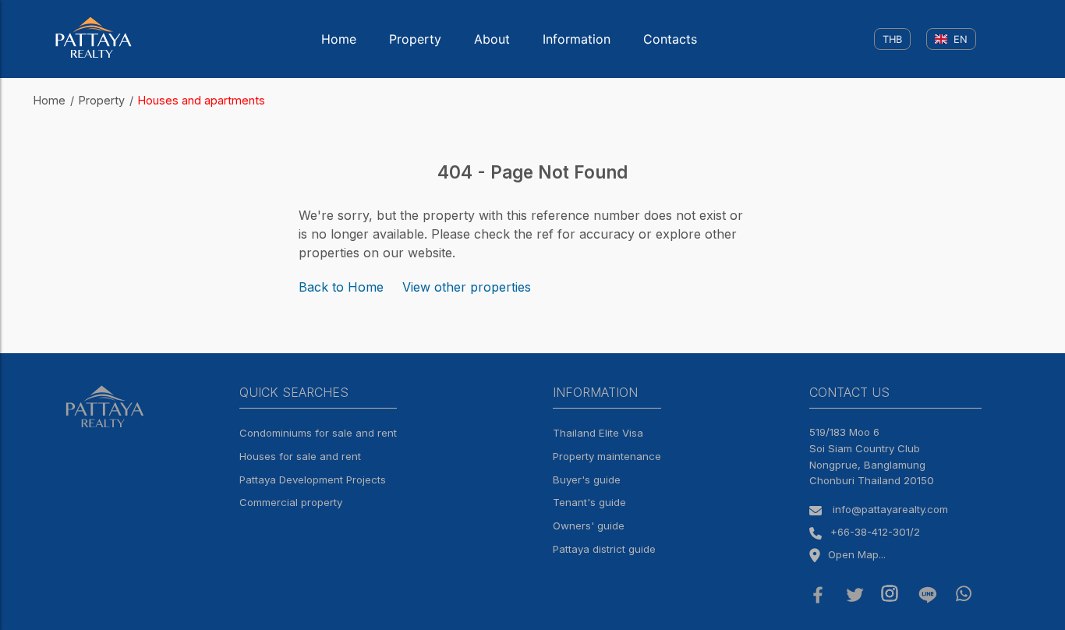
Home (338, 39)
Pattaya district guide (604, 549)
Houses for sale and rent (300, 456)
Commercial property (290, 502)
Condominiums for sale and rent (318, 432)
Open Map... (857, 554)
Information (576, 39)
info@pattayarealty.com (890, 509)
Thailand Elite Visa (598, 432)
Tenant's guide (589, 502)
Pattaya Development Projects (312, 479)
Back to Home (341, 287)
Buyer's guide (587, 479)
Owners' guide (588, 525)
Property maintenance (607, 456)
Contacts (670, 39)
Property (415, 39)
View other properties (466, 287)
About (492, 39)
